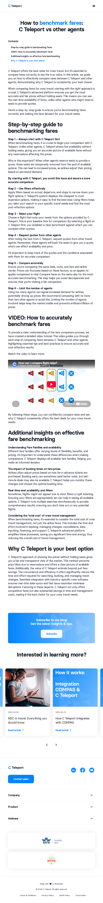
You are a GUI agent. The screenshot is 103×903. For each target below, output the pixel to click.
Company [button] (14, 795)
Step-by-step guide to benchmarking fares (31, 47)
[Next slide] (56, 745)
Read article (14, 730)
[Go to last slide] (46, 745)
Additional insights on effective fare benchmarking (35, 56)
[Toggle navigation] (93, 6)
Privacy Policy (47, 895)
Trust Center (81, 895)
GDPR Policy (64, 895)
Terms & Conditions (28, 895)
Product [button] (13, 806)
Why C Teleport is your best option (28, 60)
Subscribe (51, 633)
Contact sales (21, 779)
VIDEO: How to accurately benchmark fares (32, 51)
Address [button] (13, 818)
